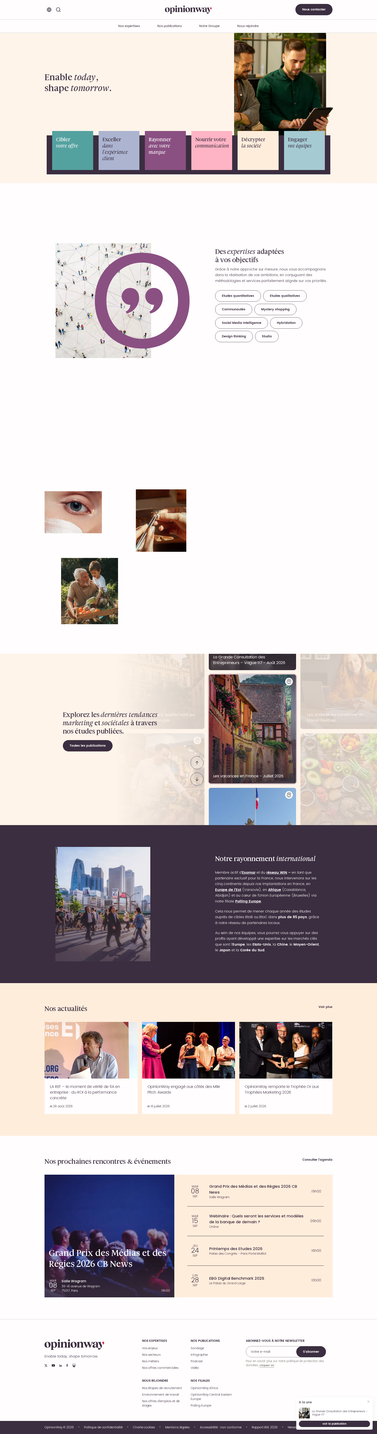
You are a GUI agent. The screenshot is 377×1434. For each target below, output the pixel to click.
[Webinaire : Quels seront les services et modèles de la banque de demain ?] (255, 1221)
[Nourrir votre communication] (211, 150)
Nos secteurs (151, 1355)
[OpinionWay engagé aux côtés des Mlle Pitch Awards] (188, 1068)
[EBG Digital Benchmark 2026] (255, 1280)
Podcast (197, 1361)
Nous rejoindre (155, 1381)
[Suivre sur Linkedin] (60, 1365)
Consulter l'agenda (317, 1160)
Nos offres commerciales (160, 1368)
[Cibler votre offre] (72, 150)
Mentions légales (177, 1427)
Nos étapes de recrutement (162, 1388)
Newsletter (295, 1427)
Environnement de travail (160, 1395)
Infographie (199, 1355)
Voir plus (325, 1007)
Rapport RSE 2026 (265, 1427)
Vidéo (195, 1368)
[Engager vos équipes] (304, 150)
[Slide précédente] (197, 762)
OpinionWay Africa (204, 1388)
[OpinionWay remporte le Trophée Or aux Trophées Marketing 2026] (285, 1068)
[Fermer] (368, 1402)
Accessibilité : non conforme (221, 1427)
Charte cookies (144, 1427)
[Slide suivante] (197, 779)
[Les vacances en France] (252, 729)
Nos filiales (200, 1381)
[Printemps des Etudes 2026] (255, 1251)
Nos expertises (154, 1341)
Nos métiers (150, 1361)
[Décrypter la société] (258, 150)
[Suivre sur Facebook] (67, 1365)
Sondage (197, 1348)
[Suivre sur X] (46, 1365)
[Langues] (49, 9)
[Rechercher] (58, 9)
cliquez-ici (266, 1365)
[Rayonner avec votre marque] (165, 150)
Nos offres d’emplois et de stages (161, 1403)
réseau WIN (276, 872)
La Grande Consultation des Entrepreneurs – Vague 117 (340, 1413)
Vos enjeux (150, 1348)
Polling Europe (201, 1405)
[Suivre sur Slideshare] (74, 1365)
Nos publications (169, 26)
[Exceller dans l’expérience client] (119, 150)
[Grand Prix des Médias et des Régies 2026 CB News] (255, 1191)
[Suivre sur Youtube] (53, 1365)
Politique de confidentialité (103, 1427)
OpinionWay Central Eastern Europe (211, 1397)
